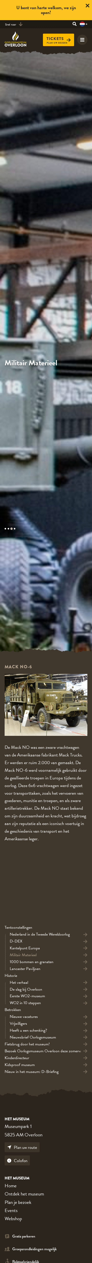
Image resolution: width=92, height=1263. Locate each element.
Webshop (13, 1218)
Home (11, 1185)
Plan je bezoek (18, 1202)
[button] (6, 528)
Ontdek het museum (24, 1194)
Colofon (20, 1161)
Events (11, 1210)
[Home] (18, 39)
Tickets (55, 39)
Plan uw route (25, 1147)
